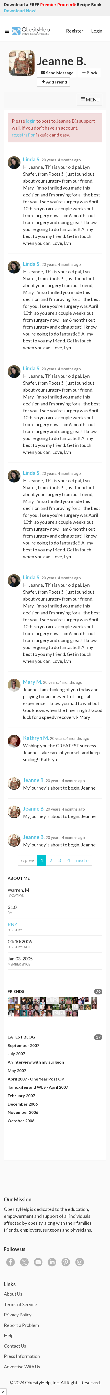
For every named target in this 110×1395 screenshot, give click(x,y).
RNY (12, 924)
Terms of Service (20, 1304)
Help (9, 1335)
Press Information (22, 1356)
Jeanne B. (34, 780)
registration (24, 135)
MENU (92, 99)
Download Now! (20, 11)
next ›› (82, 860)
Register (74, 31)
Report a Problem (21, 1325)
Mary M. (32, 682)
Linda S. (31, 159)
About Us (13, 1294)
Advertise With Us (22, 1366)
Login (96, 31)
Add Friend (56, 81)
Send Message (59, 72)
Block (91, 72)
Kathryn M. (36, 738)
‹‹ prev (27, 860)
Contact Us (15, 1346)
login (31, 121)
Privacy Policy (17, 1314)
